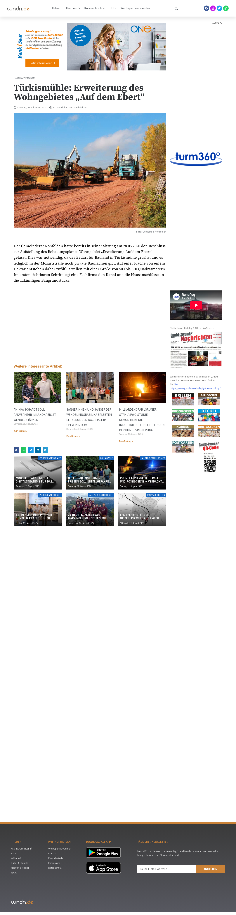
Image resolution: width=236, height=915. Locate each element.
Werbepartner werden (135, 8)
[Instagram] (213, 8)
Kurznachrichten (95, 8)
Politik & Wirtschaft (24, 77)
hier (176, 384)
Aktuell (56, 8)
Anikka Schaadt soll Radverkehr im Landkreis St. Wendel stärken (35, 414)
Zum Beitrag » (20, 431)
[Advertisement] (90, 330)
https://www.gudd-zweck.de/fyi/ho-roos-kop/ (195, 388)
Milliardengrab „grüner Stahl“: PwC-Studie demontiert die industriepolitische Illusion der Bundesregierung (142, 419)
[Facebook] (206, 8)
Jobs (113, 8)
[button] (16, 450)
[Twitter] (219, 8)
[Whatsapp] (226, 8)
